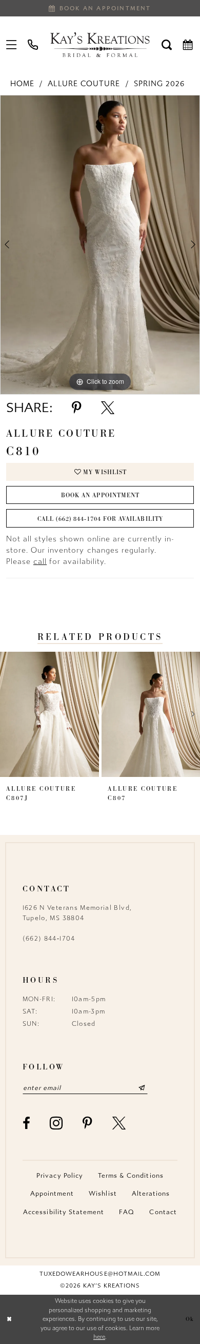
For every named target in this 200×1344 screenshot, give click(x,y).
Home (22, 84)
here (99, 1336)
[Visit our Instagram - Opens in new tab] (56, 1123)
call (40, 561)
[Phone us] (33, 44)
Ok (190, 1318)
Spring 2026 (159, 84)
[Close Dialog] (9, 1319)
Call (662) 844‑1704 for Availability (100, 518)
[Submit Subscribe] (141, 1087)
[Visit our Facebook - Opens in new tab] (27, 1123)
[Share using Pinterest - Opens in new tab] (77, 408)
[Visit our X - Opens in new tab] (119, 1123)
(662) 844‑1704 (49, 938)
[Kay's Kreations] (100, 44)
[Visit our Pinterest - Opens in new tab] (88, 1123)
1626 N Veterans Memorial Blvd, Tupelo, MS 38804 (77, 913)
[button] (12, 44)
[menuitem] (12, 44)
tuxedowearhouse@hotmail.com (100, 1274)
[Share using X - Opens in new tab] (107, 408)
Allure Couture (84, 84)
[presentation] (49, 714)
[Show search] (166, 44)
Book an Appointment (100, 495)
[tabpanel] (100, 244)
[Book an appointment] (188, 44)
